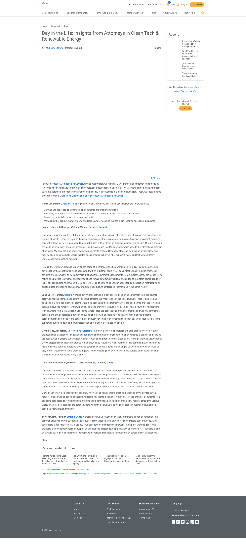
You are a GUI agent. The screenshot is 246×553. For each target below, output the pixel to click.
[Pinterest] (192, 522)
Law (88, 470)
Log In (184, 4)
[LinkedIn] (178, 522)
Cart (173, 4)
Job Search (81, 470)
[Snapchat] (197, 522)
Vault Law (153, 474)
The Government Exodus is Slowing (190, 74)
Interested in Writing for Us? (119, 518)
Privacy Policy (145, 513)
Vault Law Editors (54, 48)
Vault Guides (170, 12)
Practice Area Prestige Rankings (100, 474)
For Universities (156, 4)
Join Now (197, 5)
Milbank (103, 227)
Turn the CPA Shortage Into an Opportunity (189, 66)
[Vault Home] (45, 3)
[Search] (202, 13)
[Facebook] (174, 522)
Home (44, 26)
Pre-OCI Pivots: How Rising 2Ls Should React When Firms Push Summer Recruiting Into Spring (86, 460)
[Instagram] (188, 522)
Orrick (67, 295)
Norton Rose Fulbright (79, 330)
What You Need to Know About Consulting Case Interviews (190, 55)
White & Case (74, 416)
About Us (78, 509)
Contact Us (79, 513)
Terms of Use (145, 518)
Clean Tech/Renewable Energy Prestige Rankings (66, 474)
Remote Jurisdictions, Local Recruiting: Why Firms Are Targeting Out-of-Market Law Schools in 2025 (55, 460)
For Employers (136, 4)
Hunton (66, 203)
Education (56, 470)
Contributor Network (116, 522)
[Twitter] (183, 522)
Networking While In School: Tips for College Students (191, 44)
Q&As (145, 474)
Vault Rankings (50, 12)
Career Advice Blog (59, 26)
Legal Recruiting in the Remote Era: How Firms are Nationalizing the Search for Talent (148, 460)
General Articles (68, 470)
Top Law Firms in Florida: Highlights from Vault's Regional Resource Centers (116, 458)
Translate (194, 515)
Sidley (109, 362)
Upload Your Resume (183, 91)
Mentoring (189, 12)
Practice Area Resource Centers (67, 183)
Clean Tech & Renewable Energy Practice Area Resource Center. (91, 195)
